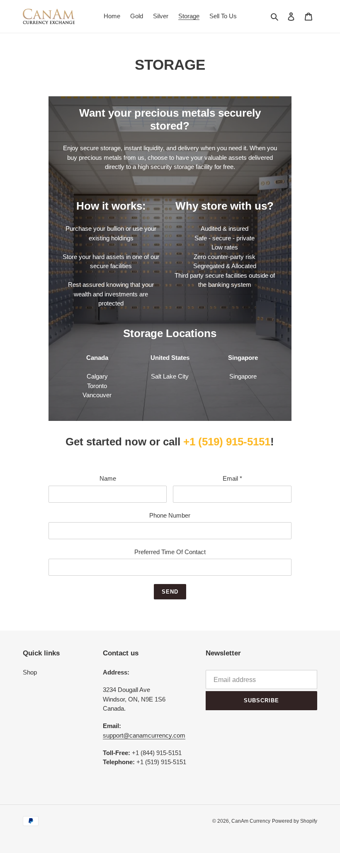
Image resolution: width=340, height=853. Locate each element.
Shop (30, 672)
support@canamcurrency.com (144, 735)
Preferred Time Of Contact (170, 551)
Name (108, 478)
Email (232, 478)
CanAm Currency (250, 821)
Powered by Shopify (294, 821)
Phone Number (169, 515)
